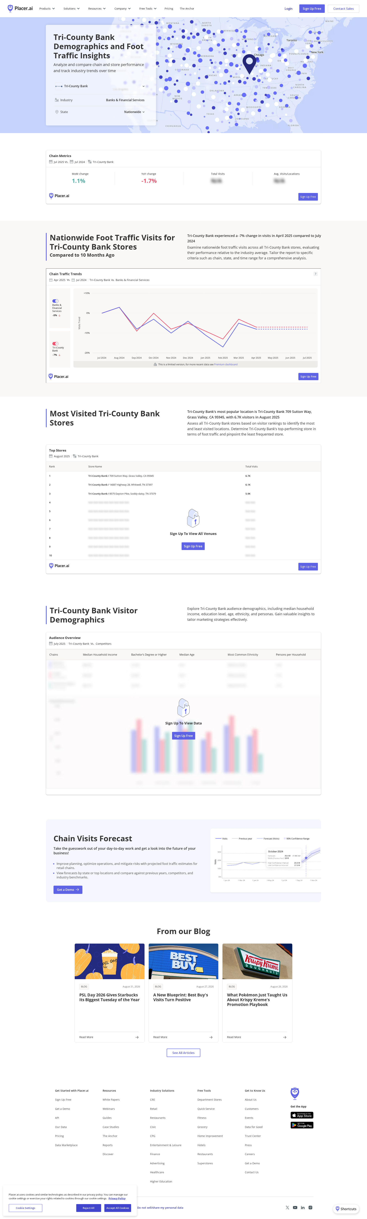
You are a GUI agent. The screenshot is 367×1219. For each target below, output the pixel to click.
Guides (107, 1118)
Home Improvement (210, 1136)
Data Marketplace (66, 1145)
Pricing (169, 8)
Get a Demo (62, 1109)
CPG (152, 1136)
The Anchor (110, 1136)
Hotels (201, 1145)
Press (248, 1145)
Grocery (202, 1127)
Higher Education (161, 1181)
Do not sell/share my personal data (160, 1207)
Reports (108, 1145)
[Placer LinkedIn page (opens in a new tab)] (303, 1207)
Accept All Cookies (117, 1208)
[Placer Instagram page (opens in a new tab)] (310, 1207)
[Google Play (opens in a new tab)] (302, 1125)
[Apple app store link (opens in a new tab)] (302, 1115)
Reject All (88, 1208)
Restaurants (158, 1118)
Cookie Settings (25, 1208)
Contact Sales (343, 9)
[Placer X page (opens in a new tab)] (287, 1207)
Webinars (109, 1109)
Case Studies (111, 1127)
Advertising (157, 1163)
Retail (153, 1109)
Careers (250, 1154)
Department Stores (209, 1099)
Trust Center (253, 1136)
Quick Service (206, 1109)
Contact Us (252, 1172)
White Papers (111, 1099)
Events (249, 1118)
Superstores (205, 1163)
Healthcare (157, 1172)
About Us (251, 1099)
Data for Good (254, 1127)
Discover (108, 1154)
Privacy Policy (117, 1198)
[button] (47, 8)
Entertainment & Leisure (165, 1145)
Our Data (61, 1127)
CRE (152, 1099)
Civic (153, 1127)
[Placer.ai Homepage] (20, 8)
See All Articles (183, 1053)
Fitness (201, 1118)
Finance (155, 1154)
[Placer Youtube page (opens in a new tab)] (295, 1207)
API (57, 1118)
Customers (252, 1109)
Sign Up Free (312, 9)
